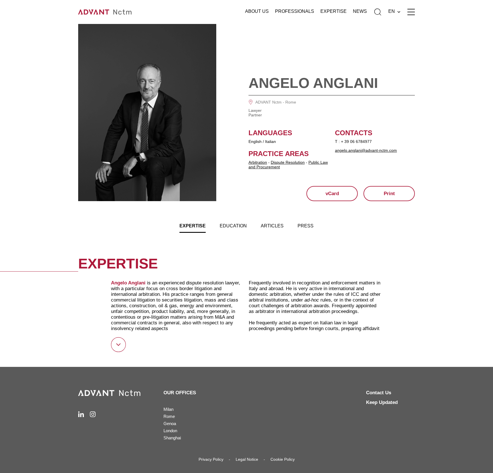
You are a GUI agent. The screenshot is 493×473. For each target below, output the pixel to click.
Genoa (169, 423)
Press (306, 225)
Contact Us (378, 392)
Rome (290, 102)
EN (391, 11)
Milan (168, 409)
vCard (332, 193)
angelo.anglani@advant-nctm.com (366, 150)
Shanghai (172, 437)
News (360, 11)
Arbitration (257, 162)
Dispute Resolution (288, 162)
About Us (257, 11)
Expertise (333, 11)
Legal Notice (247, 459)
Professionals (294, 11)
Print (389, 193)
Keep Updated (382, 402)
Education (233, 225)
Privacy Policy (211, 459)
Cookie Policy (282, 459)
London (170, 430)
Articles (272, 225)
